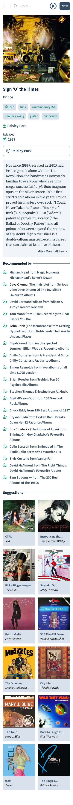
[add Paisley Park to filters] (4, 126)
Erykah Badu (19, 417)
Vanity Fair (45, 458)
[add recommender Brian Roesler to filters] (5, 379)
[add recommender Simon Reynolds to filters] (5, 367)
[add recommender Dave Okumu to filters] (5, 284)
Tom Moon (17, 314)
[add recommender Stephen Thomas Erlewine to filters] (5, 391)
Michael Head (19, 272)
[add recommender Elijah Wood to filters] (5, 343)
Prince (8, 97)
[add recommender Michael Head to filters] (5, 272)
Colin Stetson (19, 446)
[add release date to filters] (4, 139)
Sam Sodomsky (21, 477)
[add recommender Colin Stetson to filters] (5, 446)
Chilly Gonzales (21, 355)
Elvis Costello (19, 458)
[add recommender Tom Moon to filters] (5, 314)
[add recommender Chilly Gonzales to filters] (5, 355)
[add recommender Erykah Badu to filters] (5, 417)
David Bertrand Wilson (26, 301)
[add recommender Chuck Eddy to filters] (5, 410)
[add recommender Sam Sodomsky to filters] (5, 477)
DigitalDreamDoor (23, 398)
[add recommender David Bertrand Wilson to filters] (5, 302)
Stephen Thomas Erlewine (29, 391)
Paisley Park (16, 126)
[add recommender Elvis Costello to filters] (5, 458)
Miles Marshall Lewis (52, 251)
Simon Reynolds (21, 367)
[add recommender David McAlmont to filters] (5, 465)
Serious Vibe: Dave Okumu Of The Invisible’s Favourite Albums (39, 289)
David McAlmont (21, 465)
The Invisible (38, 284)
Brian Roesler (19, 379)
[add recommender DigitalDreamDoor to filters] (5, 398)
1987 (11, 139)
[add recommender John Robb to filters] (5, 326)
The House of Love (44, 429)
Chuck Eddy (18, 410)
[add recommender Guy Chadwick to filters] (5, 429)
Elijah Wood (18, 343)
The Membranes (38, 326)
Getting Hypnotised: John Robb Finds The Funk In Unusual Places (40, 331)
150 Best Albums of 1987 (52, 410)
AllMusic (62, 391)
